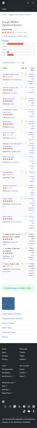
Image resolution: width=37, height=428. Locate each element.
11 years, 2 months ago (31, 236)
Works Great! (7, 199)
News (4, 352)
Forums (4, 9)
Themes (22, 352)
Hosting (5, 356)
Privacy (4, 359)
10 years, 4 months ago (31, 188)
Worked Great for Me (10, 88)
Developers (6, 373)
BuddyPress (7, 393)
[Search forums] (23, 62)
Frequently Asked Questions (12, 318)
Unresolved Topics (9, 332)
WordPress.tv (8, 376)
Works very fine (8, 157)
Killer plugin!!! (7, 217)
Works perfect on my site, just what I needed (11, 235)
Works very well (8, 99)
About (4, 349)
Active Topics (7, 328)
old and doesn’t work (10, 74)
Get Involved (24, 366)
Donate (23, 373)
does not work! (8, 133)
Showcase (23, 349)
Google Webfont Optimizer (22, 14)
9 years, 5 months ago (31, 135)
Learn (4, 366)
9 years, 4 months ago (31, 124)
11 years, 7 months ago (31, 250)
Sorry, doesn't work (12, 264)
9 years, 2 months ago (31, 101)
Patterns (23, 359)
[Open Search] (28, 3)
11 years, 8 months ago (31, 266)
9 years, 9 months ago (31, 146)
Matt (4, 386)
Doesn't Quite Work (10, 186)
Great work (7, 122)
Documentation (7, 369)
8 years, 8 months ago (31, 76)
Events (22, 369)
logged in (13, 36)
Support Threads (8, 323)
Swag (23, 376)
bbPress (6, 390)
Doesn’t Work (8, 172)
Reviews (5, 337)
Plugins (22, 356)
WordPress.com (8, 383)
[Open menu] (34, 3)
